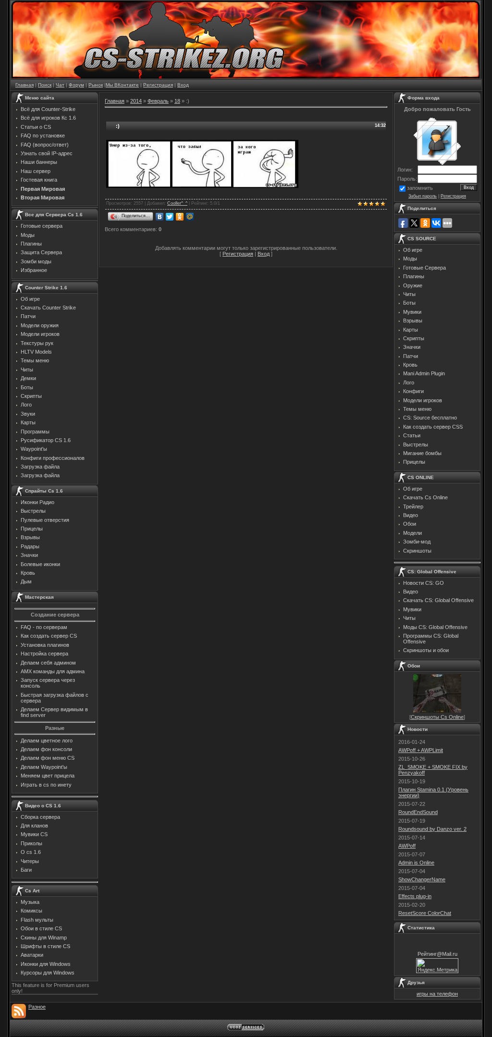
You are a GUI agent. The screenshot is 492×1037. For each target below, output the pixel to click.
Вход (183, 84)
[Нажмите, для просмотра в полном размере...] (202, 185)
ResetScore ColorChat (424, 913)
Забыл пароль (422, 196)
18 (177, 101)
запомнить (420, 188)
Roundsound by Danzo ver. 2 (432, 829)
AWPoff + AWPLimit (420, 750)
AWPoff (407, 846)
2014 (136, 101)
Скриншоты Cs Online (437, 717)
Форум (76, 84)
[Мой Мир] (190, 216)
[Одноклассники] (180, 216)
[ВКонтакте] (160, 216)
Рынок (95, 84)
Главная (24, 84)
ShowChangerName (421, 879)
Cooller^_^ (177, 203)
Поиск (44, 84)
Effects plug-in (414, 896)
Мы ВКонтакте (122, 84)
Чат (60, 84)
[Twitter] (170, 216)
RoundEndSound (418, 812)
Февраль (158, 101)
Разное (37, 1007)
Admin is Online (416, 862)
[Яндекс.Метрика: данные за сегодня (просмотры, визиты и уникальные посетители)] (437, 965)
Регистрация (158, 84)
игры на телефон (437, 994)
